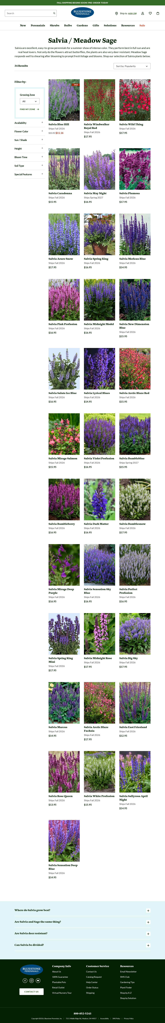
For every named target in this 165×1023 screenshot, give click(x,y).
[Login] (142, 13)
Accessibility (104, 1018)
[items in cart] (158, 13)
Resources (128, 25)
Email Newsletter (128, 971)
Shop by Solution (128, 998)
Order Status (92, 987)
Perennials (38, 25)
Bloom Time (20, 157)
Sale (142, 25)
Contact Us (91, 971)
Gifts (96, 25)
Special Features (23, 174)
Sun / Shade (20, 140)
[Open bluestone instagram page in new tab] (31, 981)
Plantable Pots (59, 982)
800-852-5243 (82, 1013)
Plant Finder (126, 987)
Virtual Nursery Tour (62, 992)
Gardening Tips (127, 982)
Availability (20, 122)
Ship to (124, 13)
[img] (116, 13)
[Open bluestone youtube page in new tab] (38, 981)
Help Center (92, 982)
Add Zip (132, 13)
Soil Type (19, 165)
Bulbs (68, 25)
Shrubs (54, 25)
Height (18, 148)
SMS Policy (116, 1018)
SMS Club (124, 977)
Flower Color (21, 131)
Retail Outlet (58, 987)
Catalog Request (94, 977)
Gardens (82, 25)
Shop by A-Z (126, 992)
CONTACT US (31, 992)
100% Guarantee (60, 977)
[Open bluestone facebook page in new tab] (25, 981)
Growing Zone (27, 94)
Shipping (90, 992)
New (23, 25)
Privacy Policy (129, 1018)
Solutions (110, 25)
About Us (56, 971)
